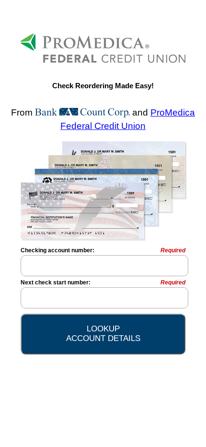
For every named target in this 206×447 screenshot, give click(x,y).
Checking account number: (103, 250)
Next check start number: (103, 282)
